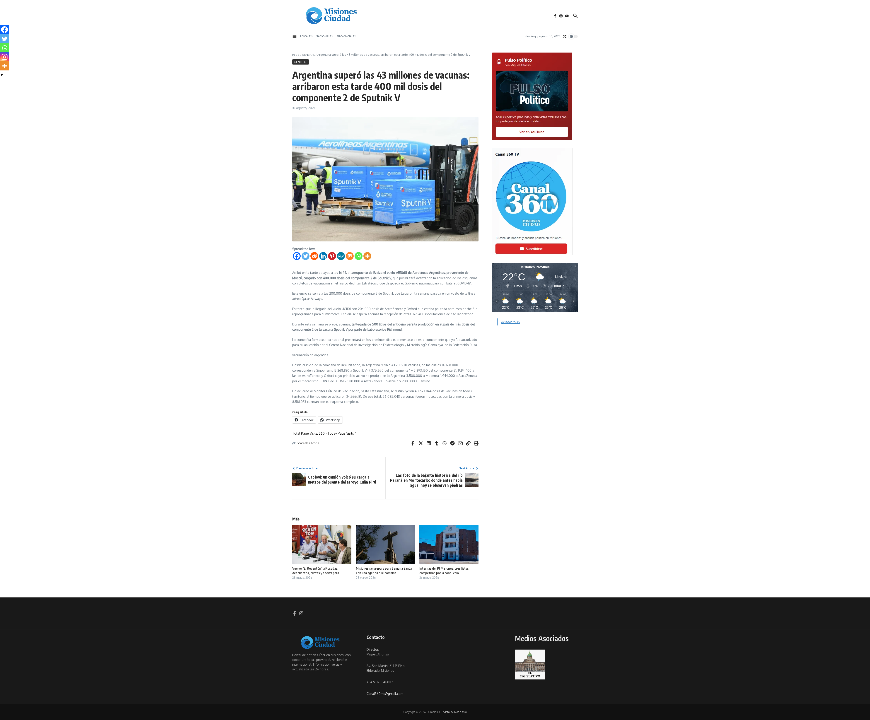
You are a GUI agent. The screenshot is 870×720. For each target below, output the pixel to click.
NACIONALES (324, 36)
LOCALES (306, 36)
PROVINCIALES (346, 36)
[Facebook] (297, 256)
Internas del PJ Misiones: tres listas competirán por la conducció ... (444, 570)
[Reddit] (314, 256)
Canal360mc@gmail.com (385, 694)
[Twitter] (305, 256)
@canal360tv (510, 322)
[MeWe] (341, 256)
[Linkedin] (323, 256)
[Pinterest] (332, 256)
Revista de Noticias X (454, 712)
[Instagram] (4, 56)
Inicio (295, 54)
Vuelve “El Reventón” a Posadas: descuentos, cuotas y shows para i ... (317, 570)
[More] (367, 256)
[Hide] (2, 75)
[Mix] (350, 256)
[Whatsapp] (358, 256)
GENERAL (308, 54)
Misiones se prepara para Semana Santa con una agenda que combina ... (384, 570)
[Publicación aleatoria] (564, 36)
